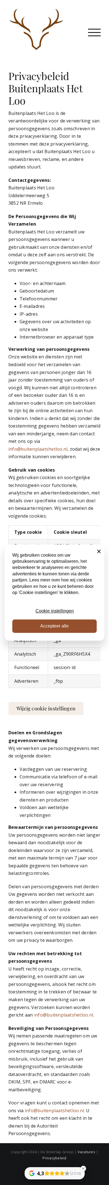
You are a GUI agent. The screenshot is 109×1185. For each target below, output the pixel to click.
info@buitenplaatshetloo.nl (37, 449)
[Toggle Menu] (94, 32)
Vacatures (86, 1151)
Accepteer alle (54, 626)
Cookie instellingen (54, 611)
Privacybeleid (54, 1157)
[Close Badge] (83, 1168)
